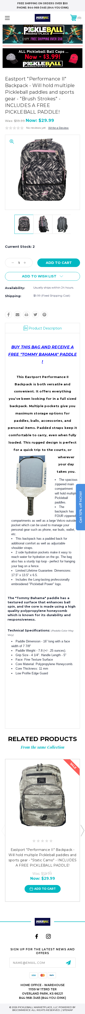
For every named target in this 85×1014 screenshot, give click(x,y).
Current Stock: (20, 247)
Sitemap (67, 1010)
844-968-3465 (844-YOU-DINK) (48, 7)
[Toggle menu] (12, 17)
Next (82, 830)
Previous (3, 830)
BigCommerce (21, 1010)
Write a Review (58, 127)
